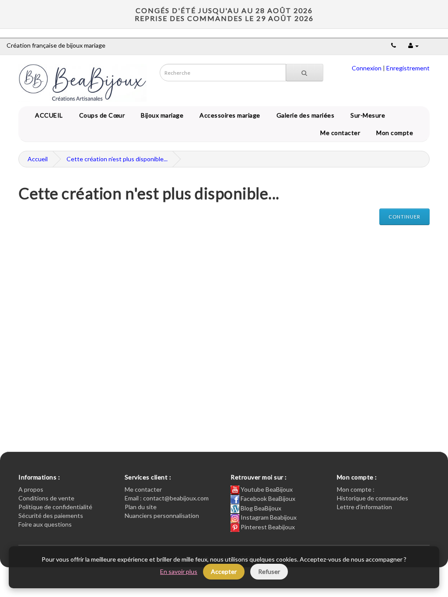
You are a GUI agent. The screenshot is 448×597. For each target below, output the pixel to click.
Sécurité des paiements (50, 515)
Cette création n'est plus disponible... (117, 159)
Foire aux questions (45, 524)
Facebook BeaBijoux (267, 498)
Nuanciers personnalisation (162, 515)
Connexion (367, 68)
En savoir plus (178, 571)
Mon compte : (355, 489)
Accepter (224, 571)
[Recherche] (304, 72)
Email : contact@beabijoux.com (167, 498)
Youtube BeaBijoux (266, 489)
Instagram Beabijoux (268, 517)
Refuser (269, 571)
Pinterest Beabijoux (267, 527)
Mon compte (396, 132)
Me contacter (341, 132)
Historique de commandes (372, 498)
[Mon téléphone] (393, 45)
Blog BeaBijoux (260, 508)
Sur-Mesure (366, 115)
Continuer (404, 216)
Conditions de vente (46, 498)
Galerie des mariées (304, 115)
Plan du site (141, 506)
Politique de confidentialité (55, 506)
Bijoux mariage (160, 115)
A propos (30, 489)
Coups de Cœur (100, 115)
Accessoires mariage (228, 115)
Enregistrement (408, 68)
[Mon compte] (413, 45)
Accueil (38, 159)
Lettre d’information (364, 506)
